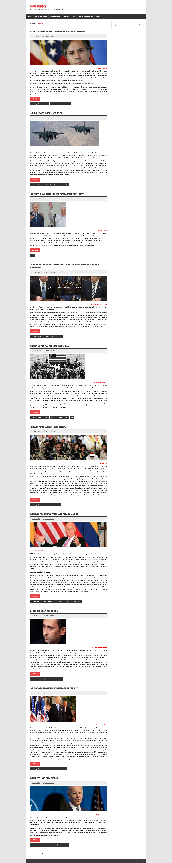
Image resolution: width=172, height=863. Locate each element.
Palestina (63, 769)
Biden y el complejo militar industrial (49, 345)
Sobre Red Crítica (41, 17)
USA (69, 104)
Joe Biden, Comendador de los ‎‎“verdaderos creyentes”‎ (57, 194)
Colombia (58, 601)
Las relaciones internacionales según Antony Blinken (57, 31)
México (58, 845)
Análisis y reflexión (86, 17)
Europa (66, 17)
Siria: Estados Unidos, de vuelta (46, 113)
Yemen (58, 505)
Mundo (47, 336)
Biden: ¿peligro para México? (44, 778)
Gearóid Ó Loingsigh (37, 550)
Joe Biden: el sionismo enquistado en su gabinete (54, 688)
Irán (46, 769)
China (46, 104)
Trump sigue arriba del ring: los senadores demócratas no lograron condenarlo (65, 266)
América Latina (55, 17)
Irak (46, 184)
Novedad (54, 336)
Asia (74, 17)
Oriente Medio (55, 104)
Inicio (29, 17)
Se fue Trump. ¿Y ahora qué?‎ (44, 611)
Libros (98, 17)
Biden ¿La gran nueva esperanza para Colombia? (54, 514)
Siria (62, 184)
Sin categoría (53, 679)
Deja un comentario (48, 36)
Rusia (63, 104)
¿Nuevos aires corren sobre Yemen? (48, 426)
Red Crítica (38, 6)
